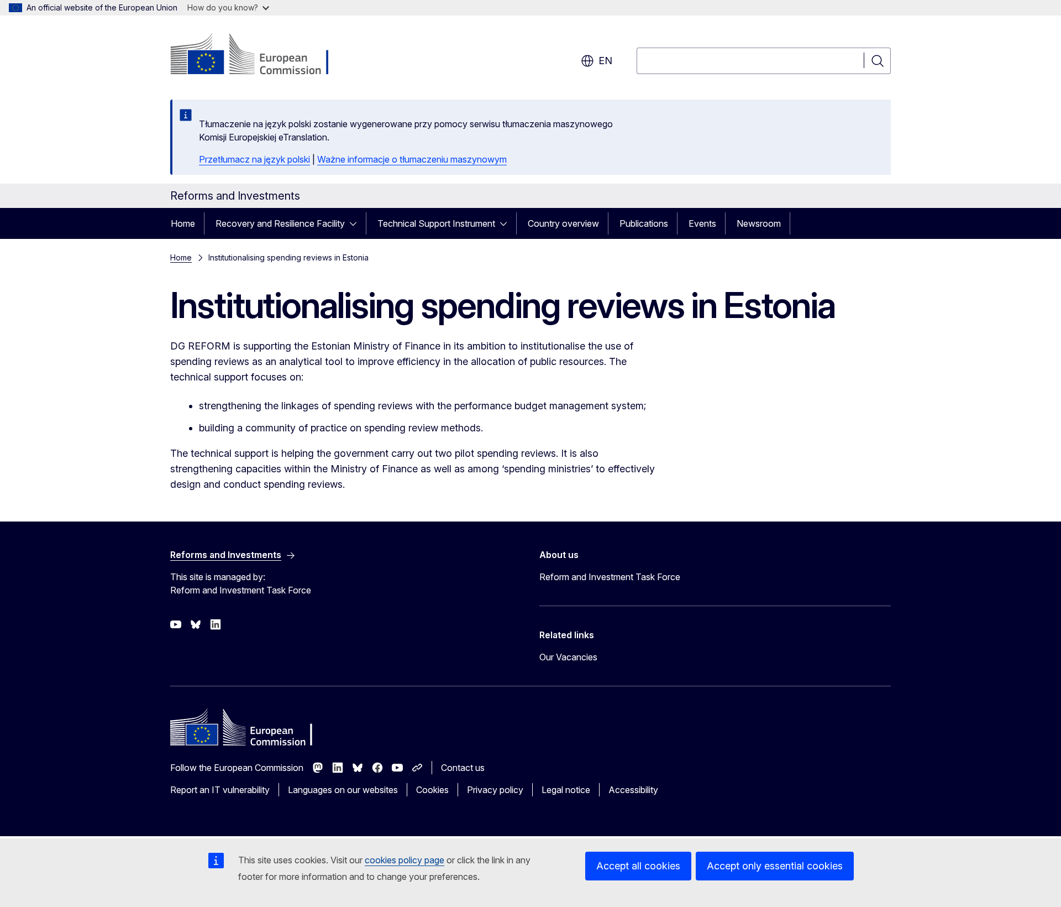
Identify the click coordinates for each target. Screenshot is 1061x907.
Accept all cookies (638, 866)
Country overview (563, 223)
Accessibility (633, 789)
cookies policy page (404, 860)
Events (702, 223)
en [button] (605, 60)
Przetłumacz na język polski (254, 159)
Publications (643, 223)
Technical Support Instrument (436, 223)
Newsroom (759, 223)
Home (183, 223)
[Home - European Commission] (259, 55)
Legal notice (566, 789)
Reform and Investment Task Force (609, 576)
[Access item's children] (356, 223)
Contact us (463, 767)
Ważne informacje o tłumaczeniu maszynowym (412, 159)
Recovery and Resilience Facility (280, 223)
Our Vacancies (568, 657)
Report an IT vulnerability (220, 789)
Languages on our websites (343, 789)
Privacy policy (495, 789)
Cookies (432, 789)
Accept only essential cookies (775, 866)
